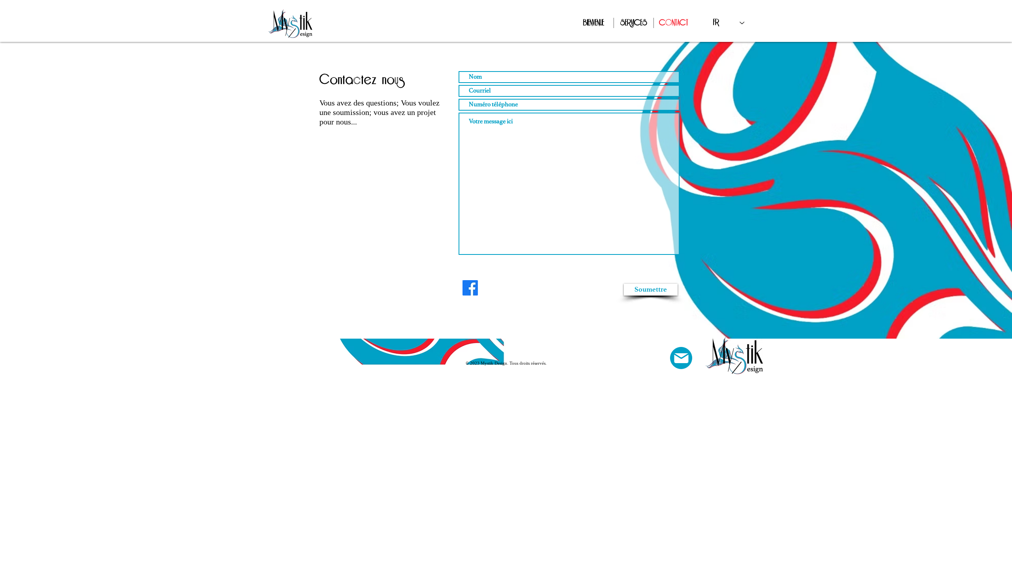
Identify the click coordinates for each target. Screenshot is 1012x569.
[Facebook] (470, 288)
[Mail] (681, 358)
